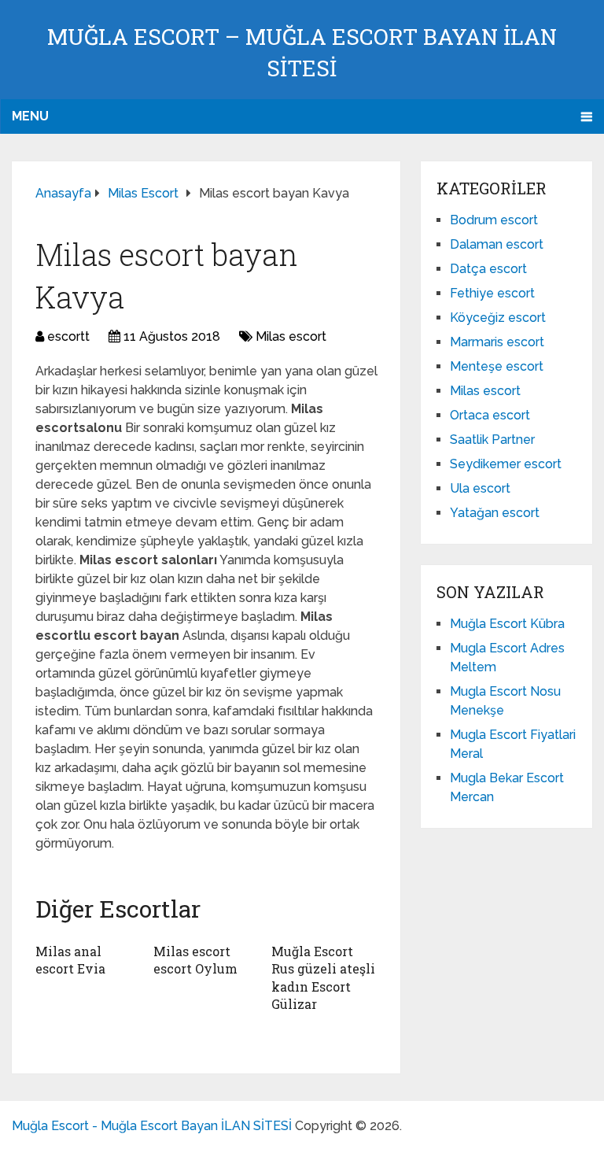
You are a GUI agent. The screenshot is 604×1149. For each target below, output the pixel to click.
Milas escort (291, 336)
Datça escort (488, 268)
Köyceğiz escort (498, 317)
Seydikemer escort (506, 463)
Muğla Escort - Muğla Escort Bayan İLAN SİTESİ (152, 1125)
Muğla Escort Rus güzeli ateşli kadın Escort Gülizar (323, 977)
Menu (30, 116)
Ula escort (480, 488)
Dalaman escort (496, 244)
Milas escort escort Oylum (195, 960)
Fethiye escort (492, 293)
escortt (68, 336)
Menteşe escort (496, 366)
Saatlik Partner (492, 439)
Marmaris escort (497, 341)
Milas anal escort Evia (70, 960)
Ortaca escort (490, 415)
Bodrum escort (494, 219)
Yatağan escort (495, 512)
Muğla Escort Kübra (507, 623)
